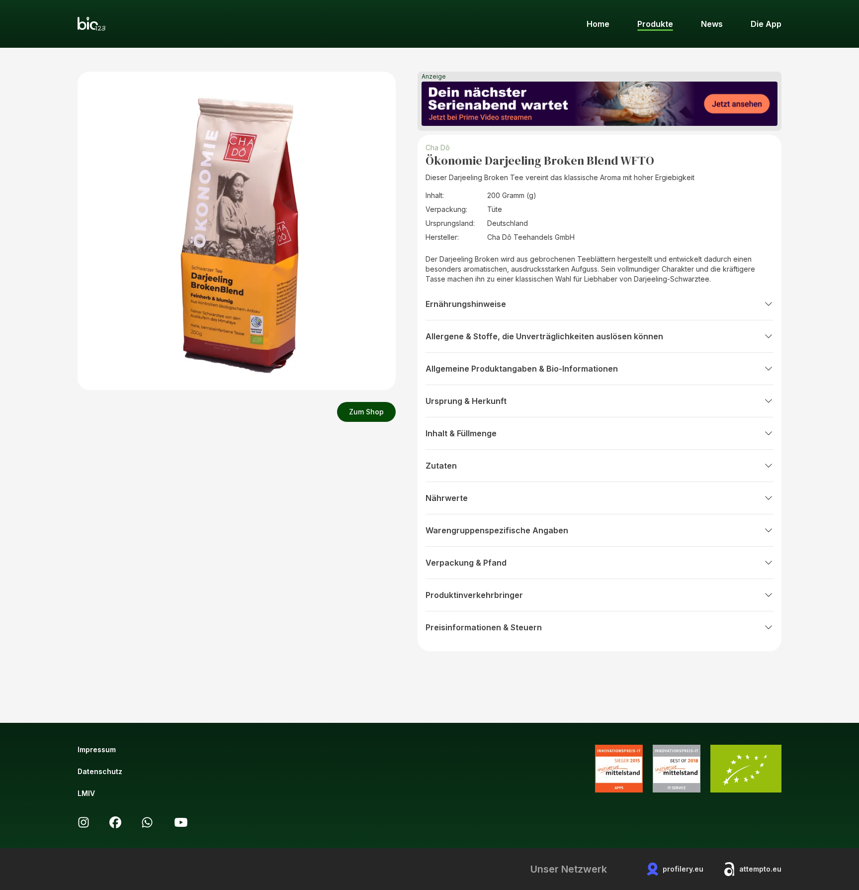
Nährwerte (447, 498)
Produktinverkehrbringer (474, 595)
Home (598, 24)
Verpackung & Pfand (466, 563)
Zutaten (441, 466)
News (712, 24)
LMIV (86, 793)
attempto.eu (760, 869)
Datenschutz (100, 771)
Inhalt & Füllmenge (461, 433)
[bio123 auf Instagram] (83, 822)
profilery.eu (683, 869)
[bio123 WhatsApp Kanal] (147, 822)
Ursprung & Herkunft (466, 401)
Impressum (97, 749)
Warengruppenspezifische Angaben (497, 530)
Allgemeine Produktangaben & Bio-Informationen (522, 369)
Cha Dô (438, 147)
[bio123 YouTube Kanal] (181, 822)
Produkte (655, 24)
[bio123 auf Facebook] (115, 822)
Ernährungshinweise (466, 304)
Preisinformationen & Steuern (484, 627)
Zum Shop (366, 411)
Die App (766, 24)
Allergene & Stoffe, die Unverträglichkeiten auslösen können (544, 336)
